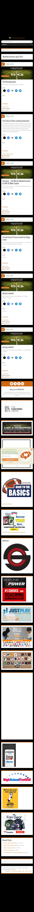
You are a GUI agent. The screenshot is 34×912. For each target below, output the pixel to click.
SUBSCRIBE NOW (10, 459)
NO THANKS (10, 462)
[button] (10, 452)
